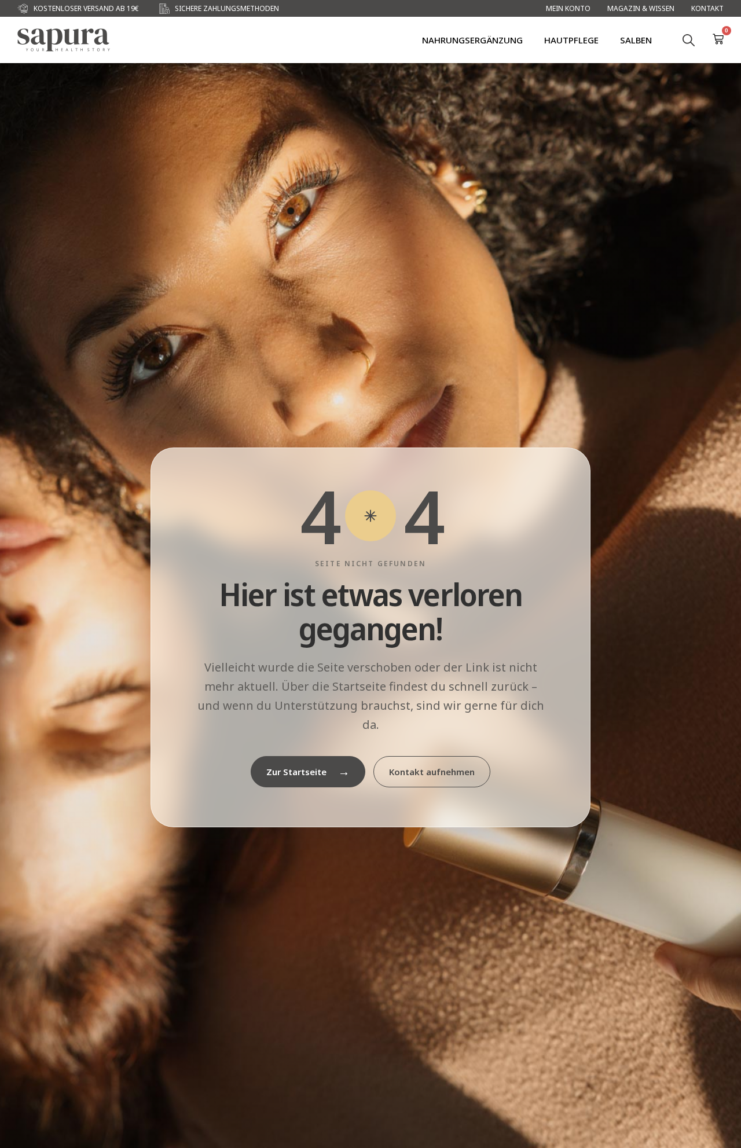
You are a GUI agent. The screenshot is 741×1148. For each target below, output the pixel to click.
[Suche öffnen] (688, 40)
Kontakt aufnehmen (432, 771)
